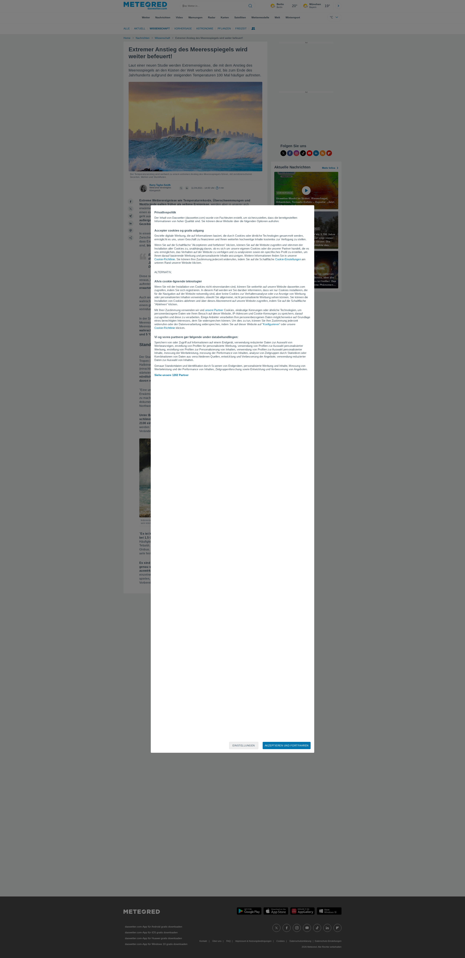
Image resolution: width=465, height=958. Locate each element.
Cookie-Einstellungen (288, 259)
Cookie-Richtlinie (164, 259)
